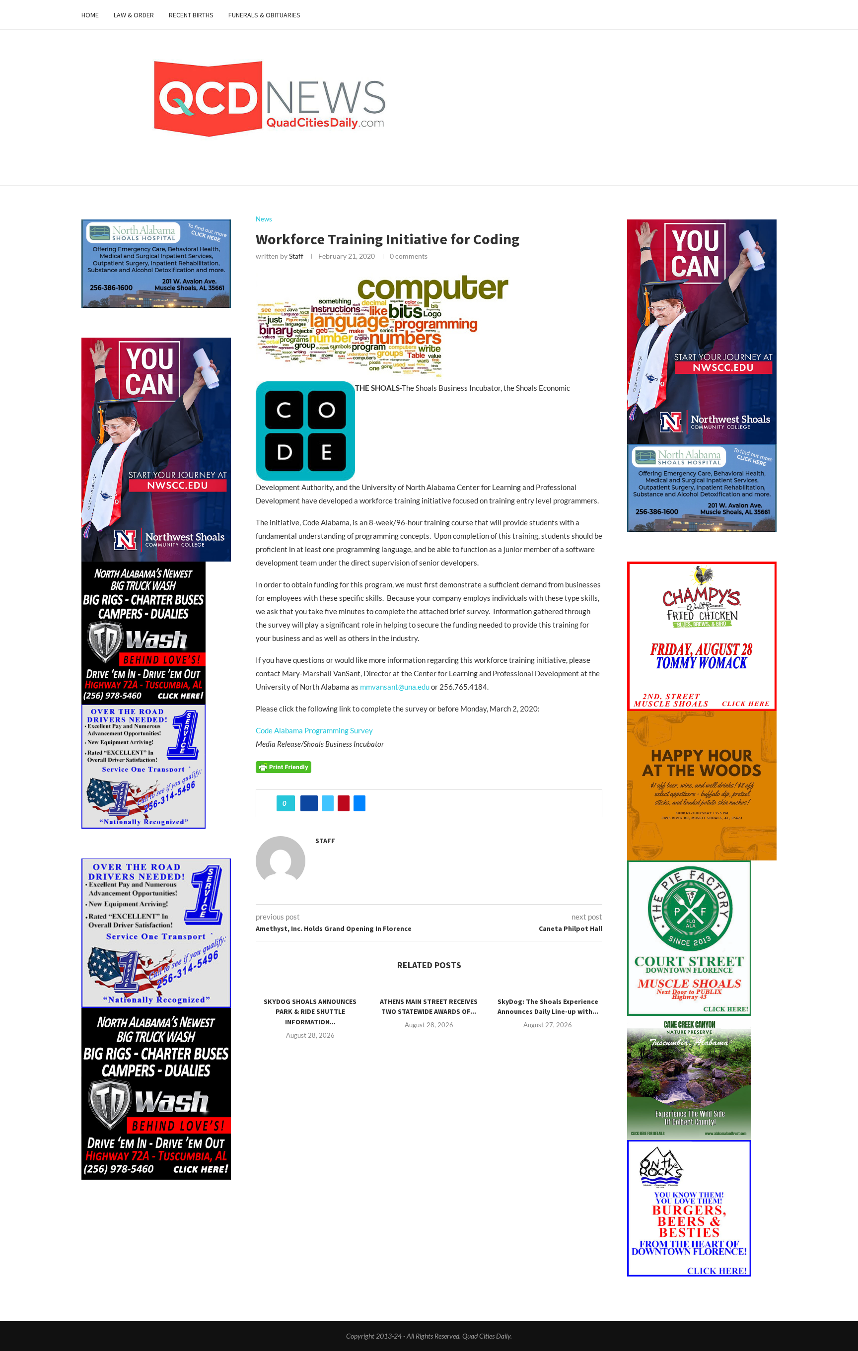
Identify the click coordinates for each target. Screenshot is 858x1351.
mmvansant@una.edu (394, 686)
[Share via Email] (359, 803)
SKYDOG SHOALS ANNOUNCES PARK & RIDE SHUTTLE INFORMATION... (310, 1011)
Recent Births (191, 14)
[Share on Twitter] (328, 803)
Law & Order (134, 14)
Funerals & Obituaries (264, 14)
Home (90, 14)
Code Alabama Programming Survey (314, 730)
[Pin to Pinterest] (344, 803)
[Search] (772, 14)
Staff (296, 256)
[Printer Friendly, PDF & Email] (283, 766)
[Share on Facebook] (309, 803)
